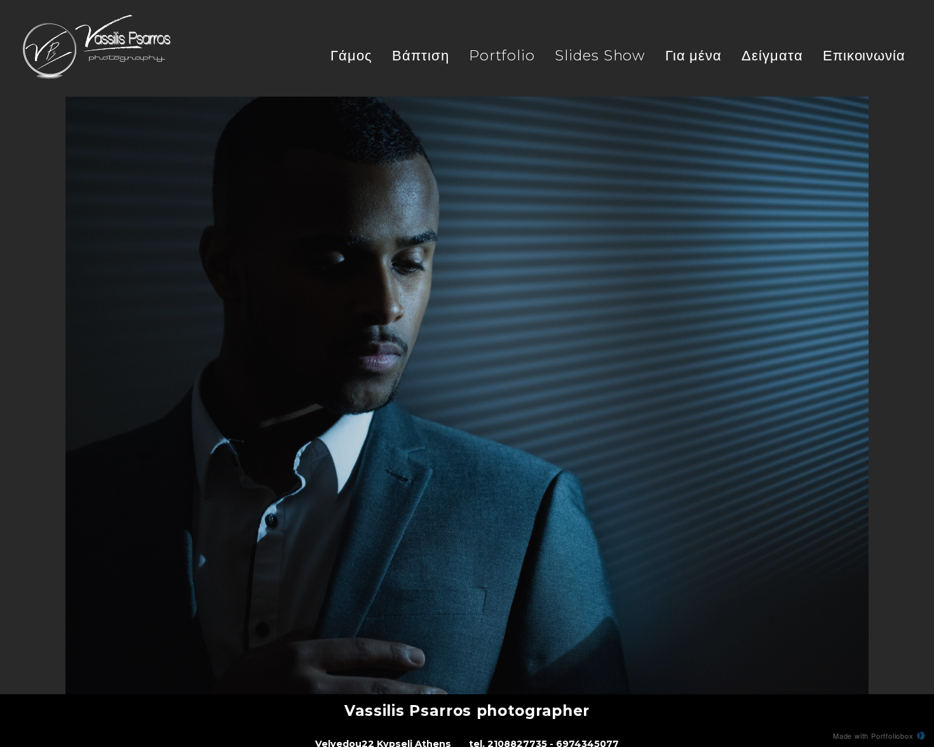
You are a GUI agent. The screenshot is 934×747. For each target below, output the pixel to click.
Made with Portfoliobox (873, 735)
